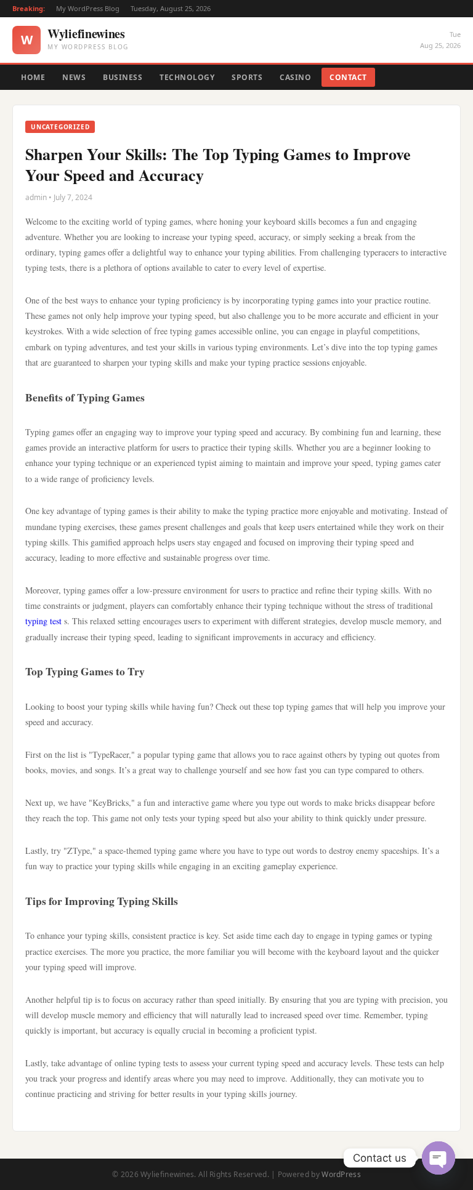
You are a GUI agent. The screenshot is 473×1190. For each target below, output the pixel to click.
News (74, 77)
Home (33, 77)
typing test (43, 621)
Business (122, 77)
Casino (295, 77)
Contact (348, 77)
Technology (187, 77)
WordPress (341, 1174)
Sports (247, 77)
